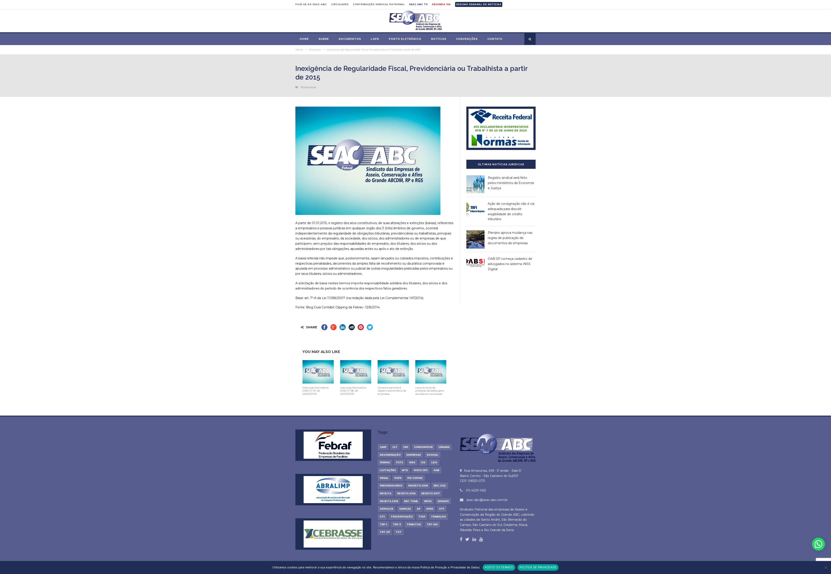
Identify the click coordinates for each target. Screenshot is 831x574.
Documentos (350, 39)
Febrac (385, 462)
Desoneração (390, 454)
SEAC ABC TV (418, 4)
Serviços (386, 508)
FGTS (399, 462)
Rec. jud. (440, 485)
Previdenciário (391, 485)
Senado (443, 501)
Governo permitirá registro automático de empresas (392, 390)
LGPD (375, 39)
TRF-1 (383, 524)
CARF (383, 447)
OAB (436, 470)
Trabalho (438, 516)
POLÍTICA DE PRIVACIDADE (538, 567)
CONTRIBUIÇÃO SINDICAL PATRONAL (379, 4)
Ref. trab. (411, 501)
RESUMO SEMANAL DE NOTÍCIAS (478, 4)
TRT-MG (432, 524)
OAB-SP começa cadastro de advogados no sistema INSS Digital (510, 264)
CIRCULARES (340, 4)
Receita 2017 (430, 493)
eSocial (432, 454)
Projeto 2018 (418, 485)
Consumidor (423, 447)
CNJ (405, 447)
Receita (385, 493)
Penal (384, 478)
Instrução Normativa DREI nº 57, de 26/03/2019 (316, 390)
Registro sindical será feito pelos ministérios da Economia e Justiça (511, 183)
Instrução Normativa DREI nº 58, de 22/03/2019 (353, 390)
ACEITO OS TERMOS (499, 567)
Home (304, 39)
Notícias (438, 39)
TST (398, 531)
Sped (429, 508)
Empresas (314, 49)
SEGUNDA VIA (441, 4)
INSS (412, 462)
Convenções (467, 39)
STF (441, 508)
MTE (405, 470)
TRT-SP (385, 531)
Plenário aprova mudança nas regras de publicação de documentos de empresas (510, 238)
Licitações (388, 470)
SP (418, 508)
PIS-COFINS (415, 478)
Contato (494, 39)
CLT (394, 447)
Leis (434, 462)
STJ (382, 516)
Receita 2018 (389, 501)
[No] (825, 567)
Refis (428, 501)
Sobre (324, 39)
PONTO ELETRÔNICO (405, 39)
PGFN (397, 478)
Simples (405, 508)
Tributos (414, 524)
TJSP (422, 516)
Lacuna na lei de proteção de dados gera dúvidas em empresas (429, 390)
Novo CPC (421, 470)
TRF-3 (397, 524)
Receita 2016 (406, 493)
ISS (423, 462)
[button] (818, 544)
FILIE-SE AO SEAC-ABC (311, 4)
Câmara (443, 447)
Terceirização (402, 516)
